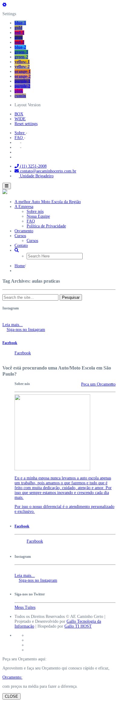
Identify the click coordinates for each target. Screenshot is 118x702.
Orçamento (24, 231)
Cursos (20, 235)
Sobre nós (35, 211)
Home (20, 266)
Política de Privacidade (46, 226)
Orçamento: (12, 677)
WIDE (20, 119)
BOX (19, 114)
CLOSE (11, 696)
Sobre (20, 133)
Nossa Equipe (38, 216)
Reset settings (26, 123)
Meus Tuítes (25, 607)
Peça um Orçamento (98, 384)
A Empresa (24, 206)
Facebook (9, 343)
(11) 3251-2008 (33, 166)
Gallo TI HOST (78, 626)
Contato (21, 245)
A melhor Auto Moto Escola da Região (48, 201)
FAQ (19, 137)
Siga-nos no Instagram (26, 329)
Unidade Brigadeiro (36, 176)
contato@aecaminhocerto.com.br (47, 171)
